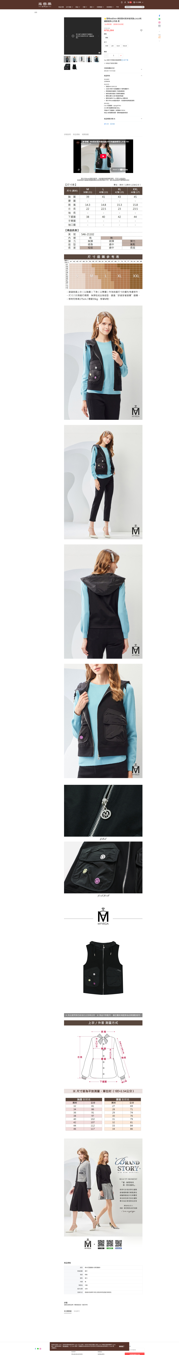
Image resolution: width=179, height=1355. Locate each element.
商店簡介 (73, 1351)
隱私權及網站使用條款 (77, 1354)
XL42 (118, 46)
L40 (112, 46)
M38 (106, 46)
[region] (82, 36)
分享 (107, 124)
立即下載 (125, 60)
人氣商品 (159, 37)
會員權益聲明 (101, 1354)
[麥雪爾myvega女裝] (44, 5)
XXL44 (125, 46)
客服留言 (100, 1351)
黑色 (106, 37)
